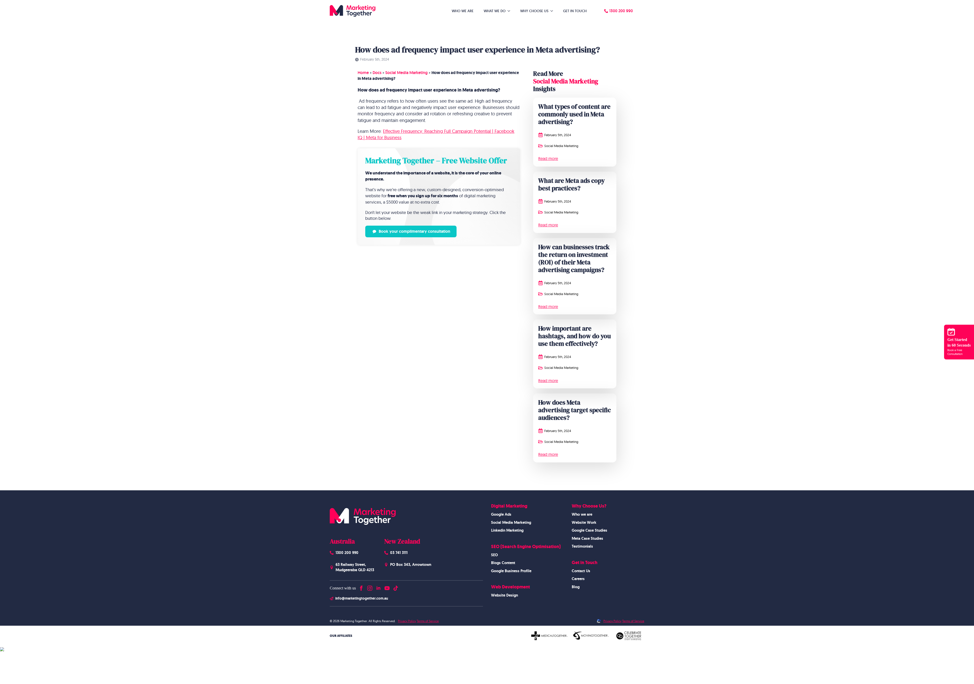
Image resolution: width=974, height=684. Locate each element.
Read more (548, 158)
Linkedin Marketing (507, 530)
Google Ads (501, 514)
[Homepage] (352, 11)
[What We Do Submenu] (510, 11)
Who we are (582, 514)
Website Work (584, 522)
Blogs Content (503, 562)
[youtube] (387, 587)
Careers (578, 578)
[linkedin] (378, 587)
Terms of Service (428, 621)
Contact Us (581, 570)
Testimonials (582, 546)
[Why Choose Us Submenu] (553, 11)
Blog (576, 586)
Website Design (504, 595)
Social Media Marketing (406, 72)
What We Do (495, 11)
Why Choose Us (534, 11)
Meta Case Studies (587, 538)
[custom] (395, 587)
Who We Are (463, 11)
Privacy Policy (407, 621)
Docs (377, 72)
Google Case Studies (589, 530)
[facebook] (361, 587)
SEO (494, 554)
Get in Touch (575, 11)
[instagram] (370, 587)
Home (363, 72)
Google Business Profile (511, 570)
